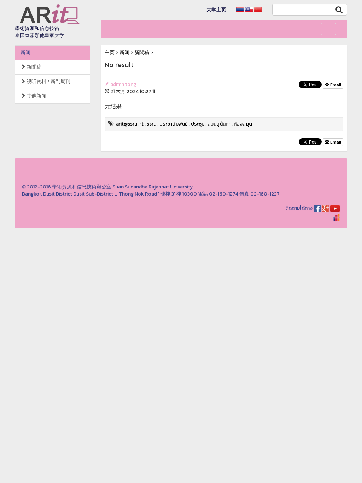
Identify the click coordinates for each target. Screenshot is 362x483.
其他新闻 (35, 96)
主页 (110, 52)
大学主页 (216, 9)
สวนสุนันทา (219, 124)
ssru (151, 124)
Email (335, 85)
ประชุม (197, 124)
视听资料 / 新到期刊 (47, 81)
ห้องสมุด (243, 124)
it (142, 124)
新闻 (25, 52)
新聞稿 (33, 67)
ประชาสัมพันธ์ (173, 124)
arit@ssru (126, 124)
